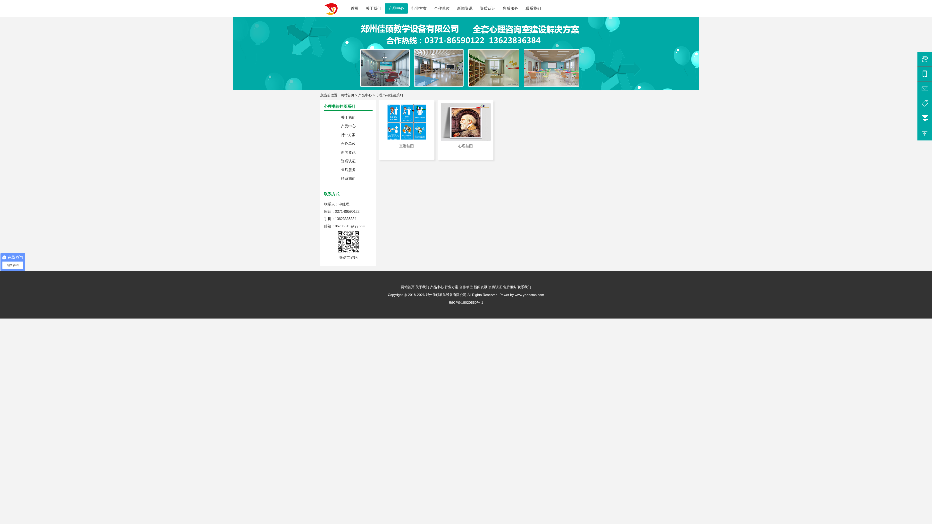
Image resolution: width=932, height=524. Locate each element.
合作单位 (442, 8)
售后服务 (510, 8)
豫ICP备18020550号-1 (466, 302)
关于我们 (373, 8)
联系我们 (533, 8)
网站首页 (347, 95)
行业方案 (419, 8)
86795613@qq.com (350, 226)
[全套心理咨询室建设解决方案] (0, 19)
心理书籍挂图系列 (389, 95)
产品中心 (396, 8)
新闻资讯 (465, 8)
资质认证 (487, 8)
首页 (354, 8)
